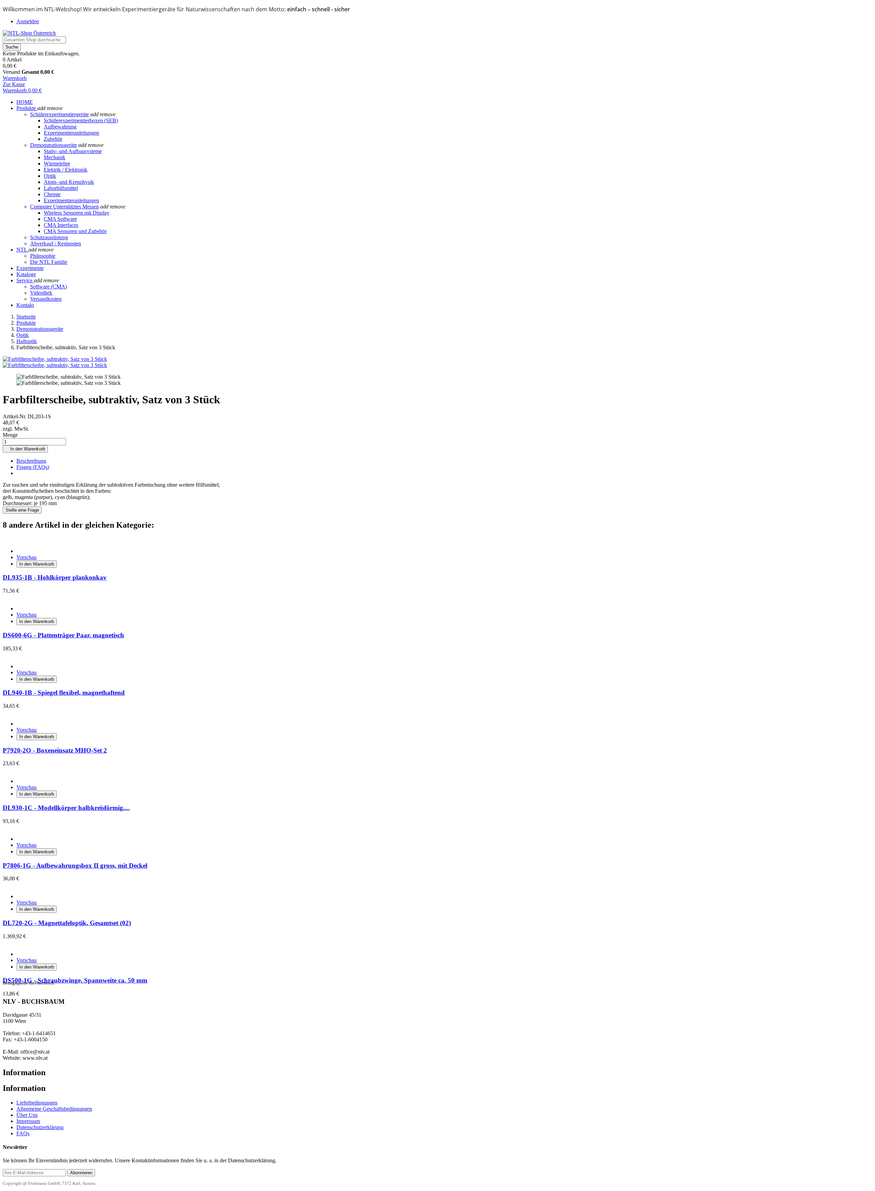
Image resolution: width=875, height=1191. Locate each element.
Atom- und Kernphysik (69, 182)
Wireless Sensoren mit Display (76, 213)
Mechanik (54, 157)
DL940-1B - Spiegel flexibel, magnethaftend (64, 692)
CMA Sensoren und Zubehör (75, 231)
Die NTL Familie (48, 262)
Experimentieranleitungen (71, 133)
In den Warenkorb (25, 448)
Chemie (52, 194)
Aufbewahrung (60, 127)
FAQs (22, 1133)
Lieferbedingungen (36, 1103)
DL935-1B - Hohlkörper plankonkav (55, 577)
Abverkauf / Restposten (55, 243)
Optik (50, 176)
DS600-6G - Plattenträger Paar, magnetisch (63, 635)
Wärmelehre (57, 163)
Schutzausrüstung (49, 237)
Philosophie (42, 256)
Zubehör (53, 139)
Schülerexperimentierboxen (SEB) (81, 120)
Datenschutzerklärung (40, 1127)
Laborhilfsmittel (61, 188)
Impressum (28, 1121)
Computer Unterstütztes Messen (64, 206)
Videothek (41, 293)
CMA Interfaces (61, 225)
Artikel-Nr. (15, 416)
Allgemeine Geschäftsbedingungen (54, 1109)
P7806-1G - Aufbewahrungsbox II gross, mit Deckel (75, 865)
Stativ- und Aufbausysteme (73, 151)
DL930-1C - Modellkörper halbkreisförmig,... (66, 807)
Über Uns (27, 1115)
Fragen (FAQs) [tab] (32, 467)
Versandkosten (46, 299)
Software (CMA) (48, 286)
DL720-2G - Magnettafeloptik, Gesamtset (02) (67, 922)
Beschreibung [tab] (31, 461)
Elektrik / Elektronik (66, 170)
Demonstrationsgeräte (53, 145)
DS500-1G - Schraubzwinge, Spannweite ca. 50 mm (75, 980)
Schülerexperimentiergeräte (59, 114)
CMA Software (60, 219)
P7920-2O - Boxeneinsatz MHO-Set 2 (55, 750)
